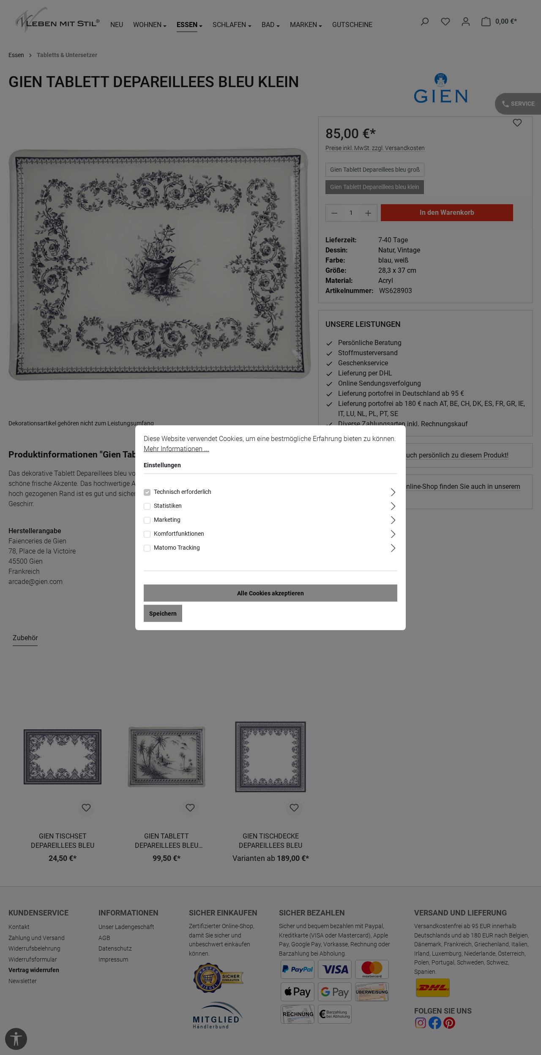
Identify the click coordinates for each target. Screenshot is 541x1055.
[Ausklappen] (393, 490)
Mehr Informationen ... (176, 448)
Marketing (167, 519)
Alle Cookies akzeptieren (270, 592)
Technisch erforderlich (182, 491)
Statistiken (168, 505)
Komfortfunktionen (179, 533)
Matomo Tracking (177, 547)
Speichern (163, 613)
